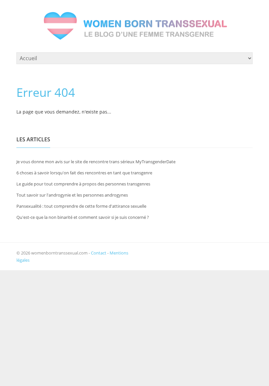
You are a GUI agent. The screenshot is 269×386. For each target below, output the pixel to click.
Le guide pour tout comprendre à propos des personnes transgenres (83, 184)
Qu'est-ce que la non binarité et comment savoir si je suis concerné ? (82, 217)
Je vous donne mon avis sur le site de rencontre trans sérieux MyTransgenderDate (96, 162)
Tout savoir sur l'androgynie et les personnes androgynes (72, 195)
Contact (98, 253)
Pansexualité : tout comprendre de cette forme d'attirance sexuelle (81, 206)
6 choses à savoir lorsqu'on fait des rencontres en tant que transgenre (84, 173)
